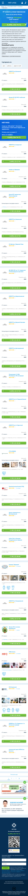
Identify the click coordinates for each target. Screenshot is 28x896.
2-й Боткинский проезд (6, 670)
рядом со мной (17, 66)
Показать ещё (14, 774)
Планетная (5, 639)
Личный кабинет (22, 3)
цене (4, 66)
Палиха (4, 206)
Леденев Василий (16, 803)
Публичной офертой (6, 870)
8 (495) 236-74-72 (25, 3)
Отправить (5, 868)
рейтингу (9, 66)
